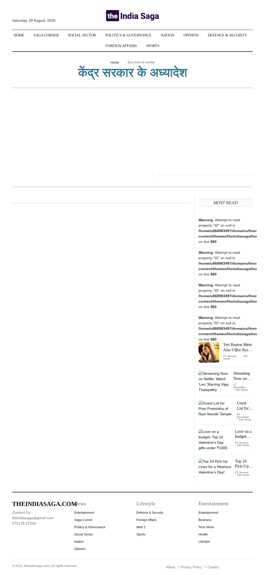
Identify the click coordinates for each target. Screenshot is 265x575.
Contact (213, 567)
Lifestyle (204, 541)
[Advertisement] (132, 132)
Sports (152, 46)
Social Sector (82, 35)
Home (19, 35)
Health (203, 534)
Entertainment (84, 513)
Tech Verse (206, 527)
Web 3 (140, 527)
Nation (167, 35)
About (170, 567)
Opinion (190, 35)
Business (204, 520)
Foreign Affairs (121, 46)
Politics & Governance (128, 35)
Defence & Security (227, 35)
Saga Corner (46, 35)
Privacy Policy (191, 567)
